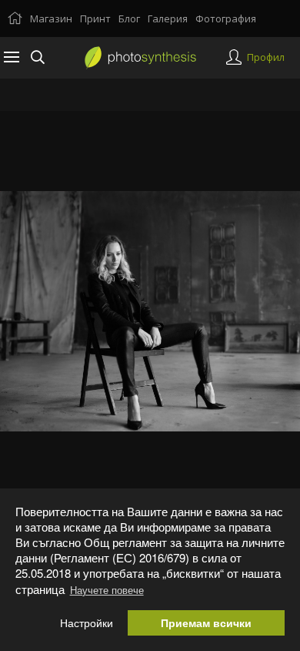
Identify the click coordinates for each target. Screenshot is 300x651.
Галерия (168, 18)
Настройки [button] (86, 623)
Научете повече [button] (107, 589)
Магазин (51, 18)
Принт (95, 18)
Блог (129, 18)
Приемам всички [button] (206, 623)
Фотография (225, 18)
